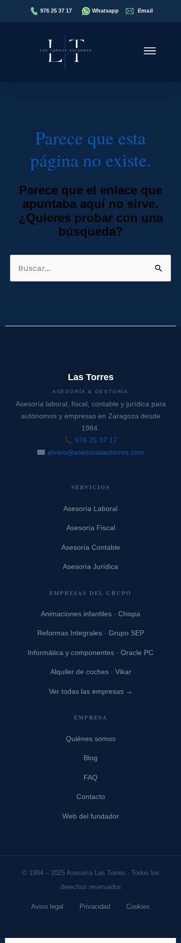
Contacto (90, 796)
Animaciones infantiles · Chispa (90, 614)
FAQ (90, 777)
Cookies (138, 906)
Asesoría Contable (90, 547)
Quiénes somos (91, 739)
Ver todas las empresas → (91, 691)
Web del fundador (90, 816)
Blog (90, 758)
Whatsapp (105, 11)
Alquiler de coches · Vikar (90, 672)
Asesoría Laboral (90, 508)
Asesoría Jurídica (90, 566)
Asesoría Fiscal (90, 528)
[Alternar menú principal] (150, 52)
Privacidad (94, 906)
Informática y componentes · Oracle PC (90, 652)
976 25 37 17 (56, 11)
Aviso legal (47, 906)
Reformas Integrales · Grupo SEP (90, 633)
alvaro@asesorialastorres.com (95, 452)
